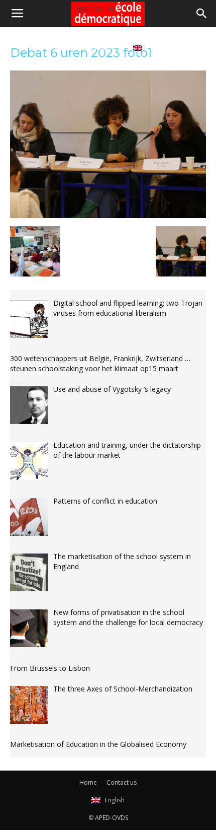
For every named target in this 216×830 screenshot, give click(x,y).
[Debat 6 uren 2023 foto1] (108, 216)
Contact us (103, 47)
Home (64, 47)
